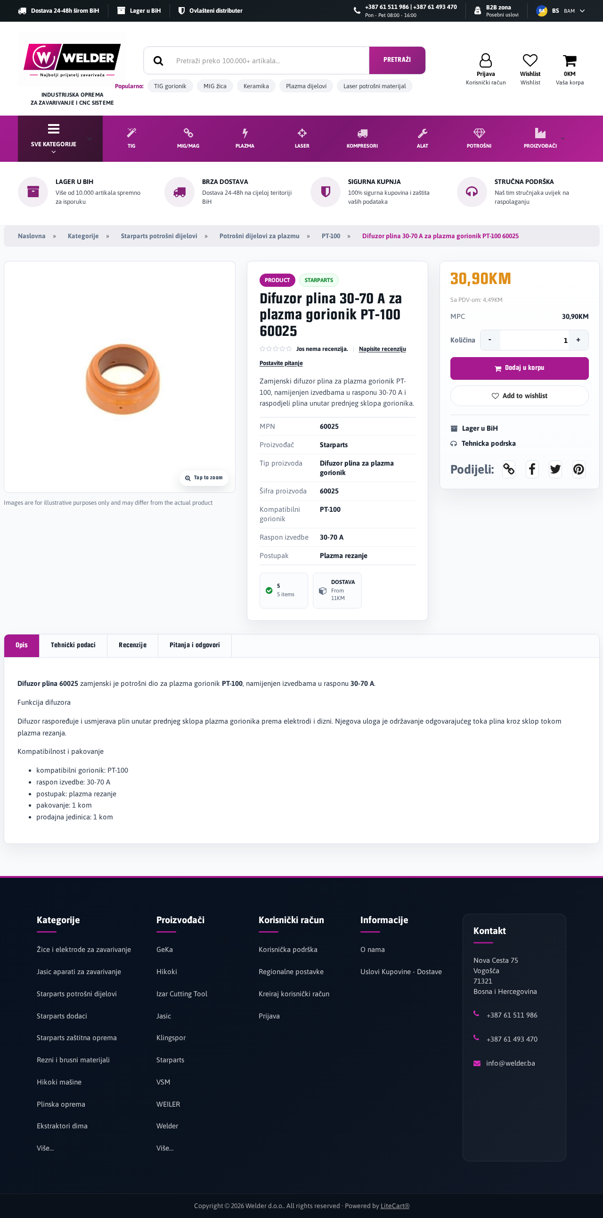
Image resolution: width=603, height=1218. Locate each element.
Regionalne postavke (291, 972)
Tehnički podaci (73, 645)
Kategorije (83, 236)
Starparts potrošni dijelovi (159, 236)
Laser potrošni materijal (374, 86)
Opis (22, 645)
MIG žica (215, 86)
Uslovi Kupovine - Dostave (401, 972)
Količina (462, 340)
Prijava (269, 1016)
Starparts (170, 1060)
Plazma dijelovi (306, 86)
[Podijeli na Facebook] (532, 469)
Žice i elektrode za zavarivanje (84, 949)
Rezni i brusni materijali (73, 1060)
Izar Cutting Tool (181, 994)
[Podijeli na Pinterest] (579, 469)
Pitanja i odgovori (195, 645)
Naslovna (32, 236)
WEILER (168, 1104)
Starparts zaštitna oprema (77, 1038)
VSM (163, 1082)
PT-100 (331, 236)
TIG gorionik (170, 86)
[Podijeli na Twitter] (555, 469)
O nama (372, 949)
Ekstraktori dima (62, 1126)
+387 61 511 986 (512, 1015)
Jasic (163, 1016)
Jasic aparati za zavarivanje (79, 972)
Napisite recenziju (382, 348)
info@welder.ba (510, 1063)
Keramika (256, 86)
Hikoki (166, 972)
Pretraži (397, 60)
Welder (167, 1126)
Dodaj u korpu (524, 368)
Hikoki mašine (59, 1082)
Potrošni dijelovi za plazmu (260, 236)
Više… (45, 1148)
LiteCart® (395, 1206)
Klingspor (171, 1038)
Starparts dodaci (62, 1016)
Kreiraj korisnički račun (294, 994)
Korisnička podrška (288, 949)
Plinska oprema (61, 1104)
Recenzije (132, 645)
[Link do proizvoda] (508, 469)
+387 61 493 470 (512, 1039)
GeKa (164, 949)
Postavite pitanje (281, 363)
